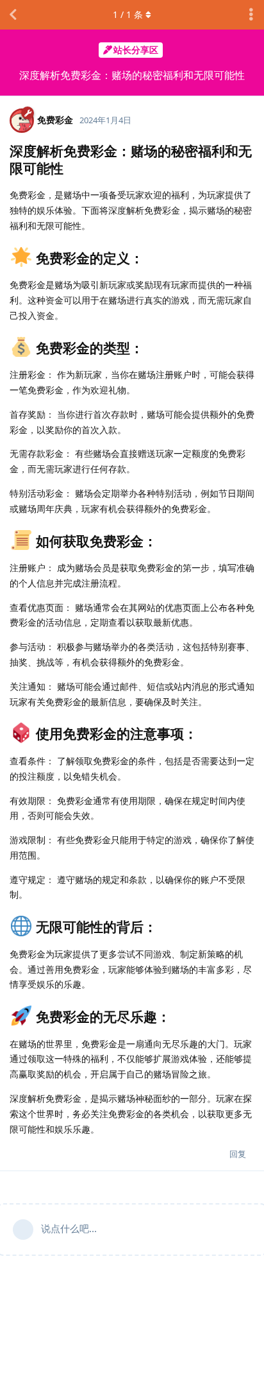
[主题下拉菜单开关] (251, 15)
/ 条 (128, 14)
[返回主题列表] (13, 15)
